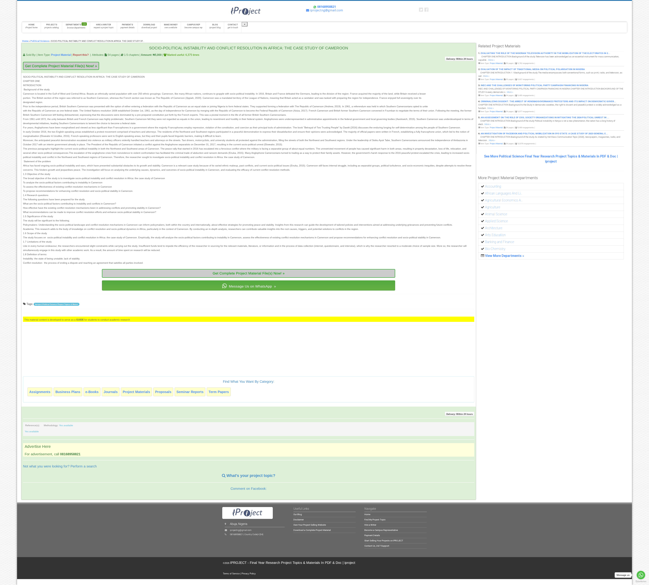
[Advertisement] (453, 90)
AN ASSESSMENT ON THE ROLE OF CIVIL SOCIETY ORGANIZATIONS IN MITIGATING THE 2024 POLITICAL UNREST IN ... (545, 117)
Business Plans (67, 392)
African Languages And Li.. (503, 193)
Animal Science (496, 214)
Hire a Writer (370, 525)
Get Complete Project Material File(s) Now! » (61, 66)
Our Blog (297, 514)
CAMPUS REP (193, 26)
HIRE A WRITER (104, 26)
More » (491, 60)
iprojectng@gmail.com (240, 530)
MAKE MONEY (171, 26)
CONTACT (233, 26)
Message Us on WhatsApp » (252, 286)
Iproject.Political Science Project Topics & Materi (56, 304)
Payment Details (372, 535)
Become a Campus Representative (381, 530)
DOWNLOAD (149, 26)
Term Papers (219, 392)
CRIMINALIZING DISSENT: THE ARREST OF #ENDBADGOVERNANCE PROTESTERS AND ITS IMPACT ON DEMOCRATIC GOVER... (548, 101)
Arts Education (495, 235)
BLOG (215, 26)
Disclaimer (298, 519)
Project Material (61, 54)
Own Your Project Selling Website (309, 525)
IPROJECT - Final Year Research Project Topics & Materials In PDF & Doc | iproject (292, 563)
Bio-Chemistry (495, 249)
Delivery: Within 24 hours (459, 59)
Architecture (493, 228)
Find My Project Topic (375, 519)
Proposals (163, 392)
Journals (111, 392)
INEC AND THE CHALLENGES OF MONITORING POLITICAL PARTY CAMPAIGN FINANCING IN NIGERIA (534, 85)
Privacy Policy (249, 573)
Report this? (81, 54)
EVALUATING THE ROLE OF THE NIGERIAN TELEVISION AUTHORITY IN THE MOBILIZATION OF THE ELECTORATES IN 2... (545, 53)
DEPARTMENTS (76, 26)
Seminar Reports (189, 392)
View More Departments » (504, 256)
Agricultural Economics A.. (504, 200)
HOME (31, 26)
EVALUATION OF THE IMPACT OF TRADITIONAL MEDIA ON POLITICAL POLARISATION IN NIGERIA (533, 69)
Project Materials (136, 392)
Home (25, 41)
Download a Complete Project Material (312, 530)
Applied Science (496, 221)
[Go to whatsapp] (641, 575)
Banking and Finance (499, 242)
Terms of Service (231, 573)
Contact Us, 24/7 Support (376, 546)
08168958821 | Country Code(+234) (246, 534)
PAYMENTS (128, 26)
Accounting (493, 186)
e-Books (92, 392)
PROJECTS (51, 26)
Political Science (39, 41)
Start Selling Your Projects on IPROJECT (383, 540)
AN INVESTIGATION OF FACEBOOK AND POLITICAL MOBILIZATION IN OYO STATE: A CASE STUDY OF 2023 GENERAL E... (544, 133)
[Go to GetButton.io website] (640, 581)
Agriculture (492, 207)
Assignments (39, 392)
